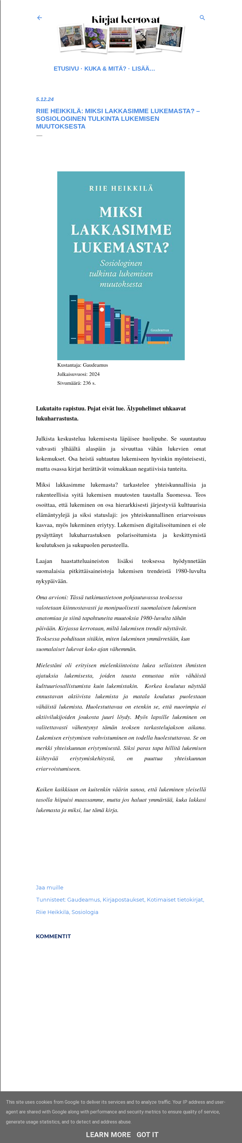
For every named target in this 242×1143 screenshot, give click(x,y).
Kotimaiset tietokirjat (175, 900)
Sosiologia (85, 912)
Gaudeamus (83, 900)
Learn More (108, 1135)
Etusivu (66, 68)
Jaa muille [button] (49, 887)
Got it (148, 1135)
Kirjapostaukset (123, 900)
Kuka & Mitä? (105, 68)
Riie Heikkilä (52, 912)
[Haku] (202, 16)
